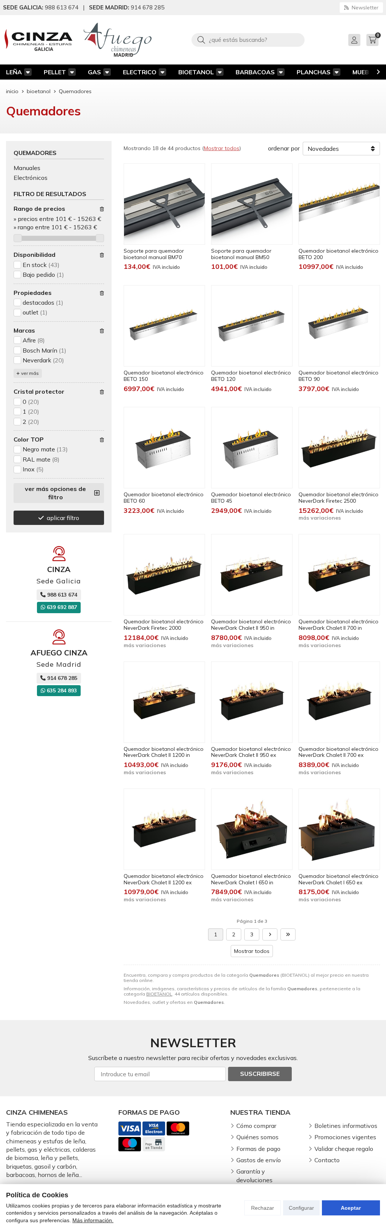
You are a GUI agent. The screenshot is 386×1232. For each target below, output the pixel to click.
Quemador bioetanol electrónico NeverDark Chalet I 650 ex (338, 879)
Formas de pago (258, 1148)
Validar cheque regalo (343, 1148)
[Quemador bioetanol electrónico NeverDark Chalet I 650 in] (251, 829)
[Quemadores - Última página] (288, 934)
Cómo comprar (256, 1125)
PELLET (55, 72)
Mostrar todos (221, 148)
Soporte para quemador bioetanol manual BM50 (241, 254)
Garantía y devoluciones (254, 1175)
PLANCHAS (314, 72)
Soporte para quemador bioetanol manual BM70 (154, 254)
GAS (94, 72)
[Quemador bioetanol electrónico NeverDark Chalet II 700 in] (339, 574)
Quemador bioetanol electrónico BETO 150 (164, 375)
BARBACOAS (255, 72)
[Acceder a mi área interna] (354, 40)
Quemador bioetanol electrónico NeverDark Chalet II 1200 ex (164, 879)
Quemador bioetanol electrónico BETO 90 (338, 375)
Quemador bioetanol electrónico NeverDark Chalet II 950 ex (251, 752)
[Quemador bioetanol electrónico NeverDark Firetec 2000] (164, 574)
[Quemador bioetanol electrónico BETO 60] (164, 447)
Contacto (327, 1160)
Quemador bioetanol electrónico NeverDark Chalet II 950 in (251, 624)
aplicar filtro (63, 518)
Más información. (92, 1220)
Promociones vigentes (345, 1137)
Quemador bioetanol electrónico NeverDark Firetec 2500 (338, 497)
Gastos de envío (258, 1160)
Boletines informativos (345, 1125)
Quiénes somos (257, 1137)
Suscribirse (260, 1073)
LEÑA (14, 72)
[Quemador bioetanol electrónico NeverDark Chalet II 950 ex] (251, 702)
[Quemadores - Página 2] (269, 934)
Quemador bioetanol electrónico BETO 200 (338, 254)
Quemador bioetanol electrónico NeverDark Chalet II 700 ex (338, 752)
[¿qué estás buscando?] (248, 39)
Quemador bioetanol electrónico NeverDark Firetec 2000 (164, 624)
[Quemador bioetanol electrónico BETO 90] (339, 325)
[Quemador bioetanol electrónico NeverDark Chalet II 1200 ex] (164, 829)
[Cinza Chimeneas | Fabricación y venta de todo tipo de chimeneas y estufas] (38, 40)
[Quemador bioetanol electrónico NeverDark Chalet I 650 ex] (339, 829)
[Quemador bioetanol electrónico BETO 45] (251, 447)
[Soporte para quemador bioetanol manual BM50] (251, 204)
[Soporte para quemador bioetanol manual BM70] (164, 204)
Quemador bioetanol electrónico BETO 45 (251, 497)
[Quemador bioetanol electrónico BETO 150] (164, 325)
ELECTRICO (139, 72)
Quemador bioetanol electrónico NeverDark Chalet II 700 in (338, 624)
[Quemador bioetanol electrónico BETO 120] (251, 325)
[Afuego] (118, 40)
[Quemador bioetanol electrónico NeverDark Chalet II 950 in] (251, 574)
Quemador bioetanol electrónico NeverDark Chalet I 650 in (251, 879)
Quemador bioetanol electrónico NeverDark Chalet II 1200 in (164, 752)
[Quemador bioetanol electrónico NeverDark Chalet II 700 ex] (339, 702)
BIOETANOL (196, 72)
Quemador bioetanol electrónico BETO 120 (251, 375)
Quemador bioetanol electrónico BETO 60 (164, 497)
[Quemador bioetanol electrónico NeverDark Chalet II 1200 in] (164, 702)
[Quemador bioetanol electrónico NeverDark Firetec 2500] (339, 447)
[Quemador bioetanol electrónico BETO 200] (339, 204)
